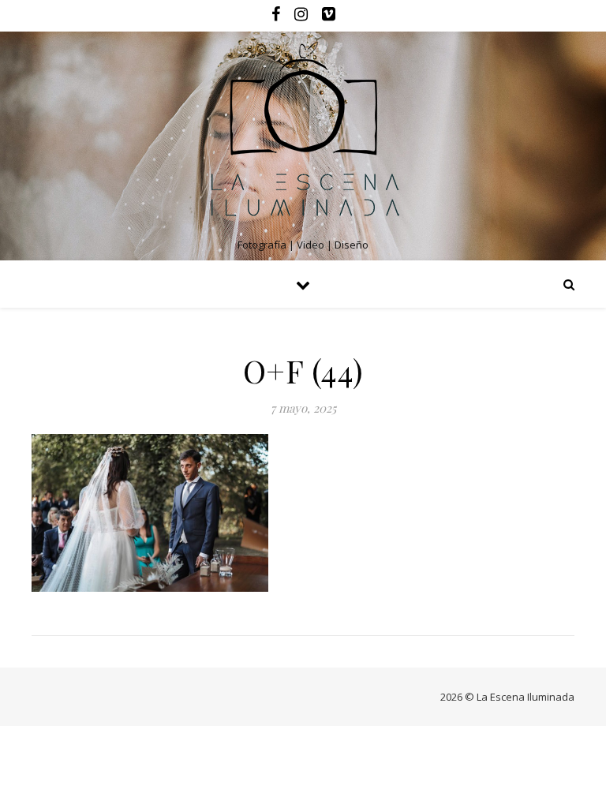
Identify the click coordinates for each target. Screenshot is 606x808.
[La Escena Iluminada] (303, 133)
